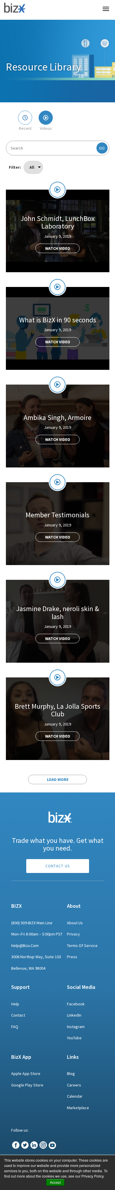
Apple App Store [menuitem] (25, 1073)
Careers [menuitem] (74, 1085)
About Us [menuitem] (75, 922)
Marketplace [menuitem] (78, 1107)
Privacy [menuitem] (73, 934)
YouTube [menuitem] (74, 1037)
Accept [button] (55, 1182)
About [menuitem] (74, 905)
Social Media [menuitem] (81, 987)
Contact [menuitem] (18, 1015)
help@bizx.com (25, 945)
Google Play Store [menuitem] (27, 1085)
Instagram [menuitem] (76, 1026)
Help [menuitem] (15, 1004)
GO (102, 148)
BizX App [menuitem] (21, 1056)
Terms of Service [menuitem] (82, 945)
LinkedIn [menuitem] (74, 1015)
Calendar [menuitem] (75, 1096)
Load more (57, 779)
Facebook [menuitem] (76, 1004)
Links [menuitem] (73, 1056)
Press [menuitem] (72, 956)
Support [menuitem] (20, 987)
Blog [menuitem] (71, 1073)
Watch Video (57, 248)
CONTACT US (57, 866)
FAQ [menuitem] (14, 1026)
